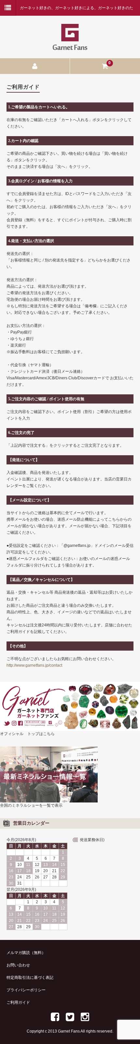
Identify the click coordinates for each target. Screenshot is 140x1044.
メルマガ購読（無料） (26, 952)
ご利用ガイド (18, 1002)
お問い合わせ (18, 965)
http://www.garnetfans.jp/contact (34, 665)
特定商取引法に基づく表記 (30, 977)
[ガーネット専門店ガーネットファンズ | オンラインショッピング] (70, 46)
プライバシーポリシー (26, 990)
